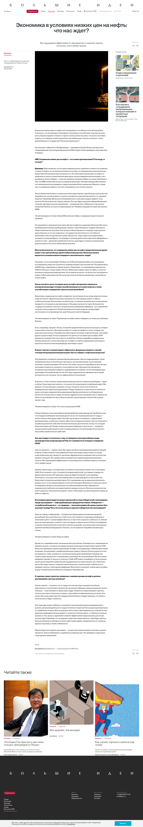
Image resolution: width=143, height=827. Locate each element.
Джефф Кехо (8, 67)
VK (137, 45)
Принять (123, 823)
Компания (51, 11)
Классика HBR (91, 11)
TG (133, 45)
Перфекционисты (105, 11)
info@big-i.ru (121, 796)
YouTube (97, 798)
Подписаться (32, 11)
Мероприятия (77, 798)
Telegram (97, 794)
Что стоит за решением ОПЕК (68, 407)
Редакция (75, 796)
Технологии (70, 11)
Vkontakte (97, 796)
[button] (117, 11)
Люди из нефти (63, 537)
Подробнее (71, 824)
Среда (79, 11)
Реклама (75, 794)
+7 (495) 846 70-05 (123, 794)
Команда (60, 11)
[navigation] (69, 11)
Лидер (43, 11)
